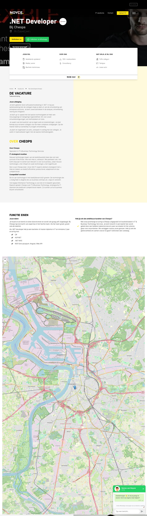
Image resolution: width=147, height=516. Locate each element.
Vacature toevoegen (19, 47)
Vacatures (21, 88)
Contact (110, 13)
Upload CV (122, 13)
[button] (75, 388)
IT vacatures (99, 13)
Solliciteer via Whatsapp (38, 39)
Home (11, 88)
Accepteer (133, 4)
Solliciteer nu (16, 39)
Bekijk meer (71, 77)
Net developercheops (35, 88)
